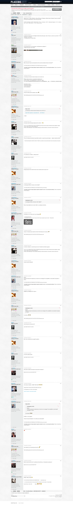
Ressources (58, 4)
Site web (11, 397)
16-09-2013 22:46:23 (27, 368)
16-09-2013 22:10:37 (27, 91)
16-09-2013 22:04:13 (27, 34)
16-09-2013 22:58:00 (27, 460)
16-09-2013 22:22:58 (27, 183)
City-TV (39, 6)
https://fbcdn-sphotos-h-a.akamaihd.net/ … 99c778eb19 (34, 112)
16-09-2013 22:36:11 (27, 337)
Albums (35, 4)
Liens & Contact (21, 502)
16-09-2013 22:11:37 (27, 106)
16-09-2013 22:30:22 (27, 290)
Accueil (12, 4)
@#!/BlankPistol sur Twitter (13, 397)
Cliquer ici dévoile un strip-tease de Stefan (30, 391)
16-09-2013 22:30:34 (27, 305)
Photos (53, 4)
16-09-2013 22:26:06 (27, 212)
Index (29, 6)
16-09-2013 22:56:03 (27, 445)
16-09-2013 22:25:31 (27, 197)
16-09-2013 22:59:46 (27, 476)
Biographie (22, 4)
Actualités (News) (29, 13)
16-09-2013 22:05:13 (27, 45)
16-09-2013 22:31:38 (27, 322)
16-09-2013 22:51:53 (27, 401)
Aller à (12, 494)
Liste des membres (34, 6)
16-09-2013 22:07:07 (27, 61)
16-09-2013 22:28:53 (27, 276)
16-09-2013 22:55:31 (27, 429)
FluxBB (61, 494)
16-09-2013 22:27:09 (27, 245)
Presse (49, 4)
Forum (16, 4)
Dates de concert (28, 4)
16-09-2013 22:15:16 (27, 136)
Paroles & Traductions (41, 4)
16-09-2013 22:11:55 (27, 121)
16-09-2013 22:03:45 (27, 16)
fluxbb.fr (60, 496)
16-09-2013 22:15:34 (27, 153)
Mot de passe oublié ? (55, 2)
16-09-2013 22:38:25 (27, 353)
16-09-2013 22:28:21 (27, 260)
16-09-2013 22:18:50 (27, 168)
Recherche (42, 6)
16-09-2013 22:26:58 (27, 230)
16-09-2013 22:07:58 (27, 75)
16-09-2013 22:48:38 (27, 383)
